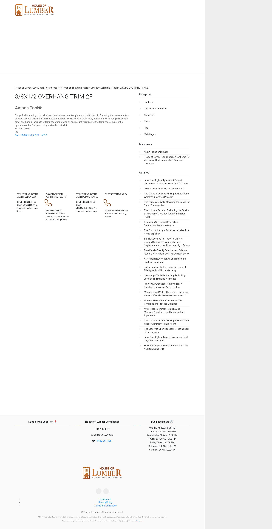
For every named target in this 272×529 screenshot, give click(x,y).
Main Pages (150, 134)
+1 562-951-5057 (104, 440)
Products (148, 102)
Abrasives (149, 115)
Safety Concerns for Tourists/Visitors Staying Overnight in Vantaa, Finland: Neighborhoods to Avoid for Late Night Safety (167, 242)
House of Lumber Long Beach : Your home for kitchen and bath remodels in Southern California (167, 160)
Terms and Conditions (105, 505)
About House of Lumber (156, 152)
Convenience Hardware (155, 108)
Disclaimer (105, 499)
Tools (147, 121)
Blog (146, 128)
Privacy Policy (105, 502)
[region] (102, 47)
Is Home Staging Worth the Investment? (164, 188)
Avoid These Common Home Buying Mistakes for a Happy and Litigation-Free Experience (164, 312)
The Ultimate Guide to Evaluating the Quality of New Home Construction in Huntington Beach (166, 213)
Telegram (139, 521)
